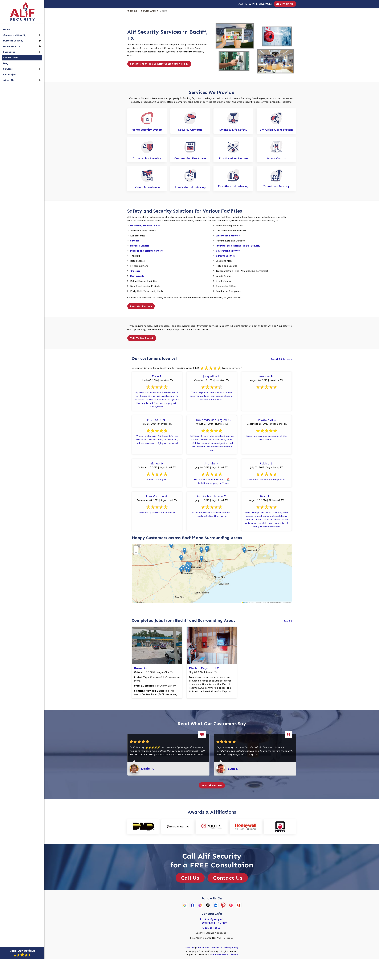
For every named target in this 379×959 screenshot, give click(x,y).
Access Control (276, 158)
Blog (5, 63)
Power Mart (142, 668)
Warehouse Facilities (228, 235)
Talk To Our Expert (141, 338)
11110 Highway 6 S (214, 921)
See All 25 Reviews (281, 359)
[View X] (208, 905)
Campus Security (225, 255)
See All (288, 621)
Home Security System (147, 129)
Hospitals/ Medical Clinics (145, 225)
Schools (134, 240)
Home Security (11, 46)
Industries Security (276, 186)
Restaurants (137, 276)
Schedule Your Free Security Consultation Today (159, 63)
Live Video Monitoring (190, 187)
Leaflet (245, 602)
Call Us (190, 878)
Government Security (228, 250)
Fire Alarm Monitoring (233, 186)
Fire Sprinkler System (233, 158)
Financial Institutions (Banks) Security (238, 245)
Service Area (148, 10)
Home (133, 10)
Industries (9, 52)
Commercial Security (15, 35)
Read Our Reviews (141, 306)
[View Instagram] (200, 905)
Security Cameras (190, 129)
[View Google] (185, 905)
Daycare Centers (139, 245)
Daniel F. (147, 768)
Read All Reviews (211, 785)
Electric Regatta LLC (204, 668)
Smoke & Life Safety (233, 129)
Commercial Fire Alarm (190, 158)
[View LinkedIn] (216, 905)
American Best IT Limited (224, 954)
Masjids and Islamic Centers (146, 250)
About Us (190, 947)
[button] (201, 559)
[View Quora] (239, 905)
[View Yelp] (231, 905)
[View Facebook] (192, 905)
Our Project (9, 74)
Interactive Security (147, 158)
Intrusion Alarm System (276, 129)
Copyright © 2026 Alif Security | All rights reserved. (213, 951)
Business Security (13, 40)
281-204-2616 (261, 4)
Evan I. (233, 768)
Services (8, 68)
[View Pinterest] (223, 905)
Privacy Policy (231, 947)
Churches (135, 270)
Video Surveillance (147, 187)
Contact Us (286, 3)
